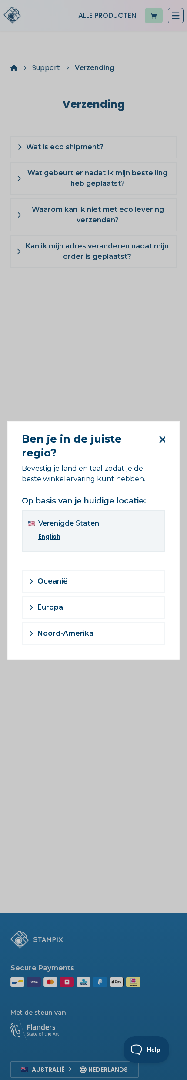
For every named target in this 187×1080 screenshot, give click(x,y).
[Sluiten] (160, 439)
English (49, 536)
